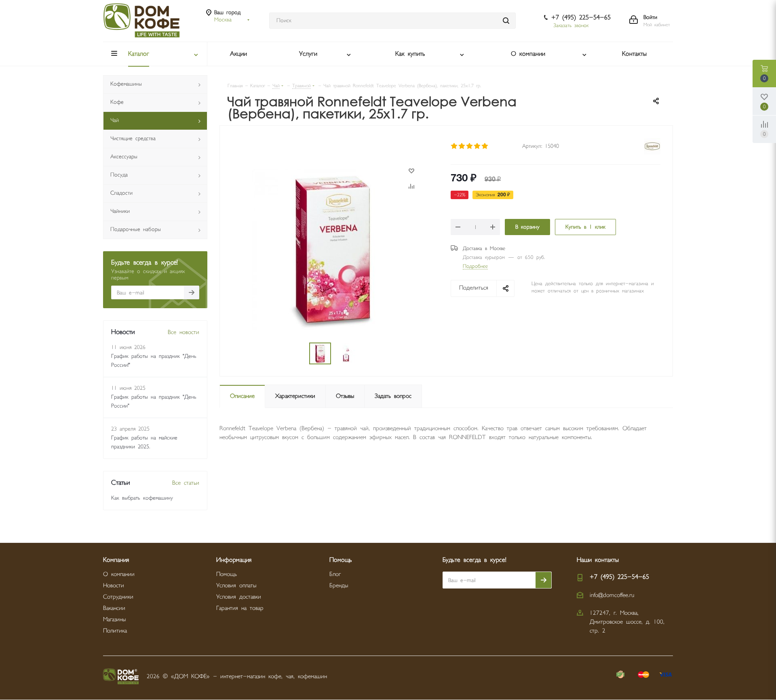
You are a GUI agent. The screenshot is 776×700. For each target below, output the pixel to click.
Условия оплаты (236, 585)
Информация (233, 560)
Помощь (226, 574)
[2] (462, 146)
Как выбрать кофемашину (142, 498)
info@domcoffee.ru (612, 595)
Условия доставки (238, 597)
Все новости (183, 332)
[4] (477, 146)
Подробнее (475, 266)
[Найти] (506, 21)
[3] (470, 146)
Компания (116, 560)
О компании (119, 574)
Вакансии (114, 608)
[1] (454, 146)
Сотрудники (118, 597)
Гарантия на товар (240, 608)
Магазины (114, 619)
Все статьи (185, 483)
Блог (335, 574)
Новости (113, 585)
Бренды (338, 585)
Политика (115, 631)
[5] (485, 146)
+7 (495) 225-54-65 (581, 17)
